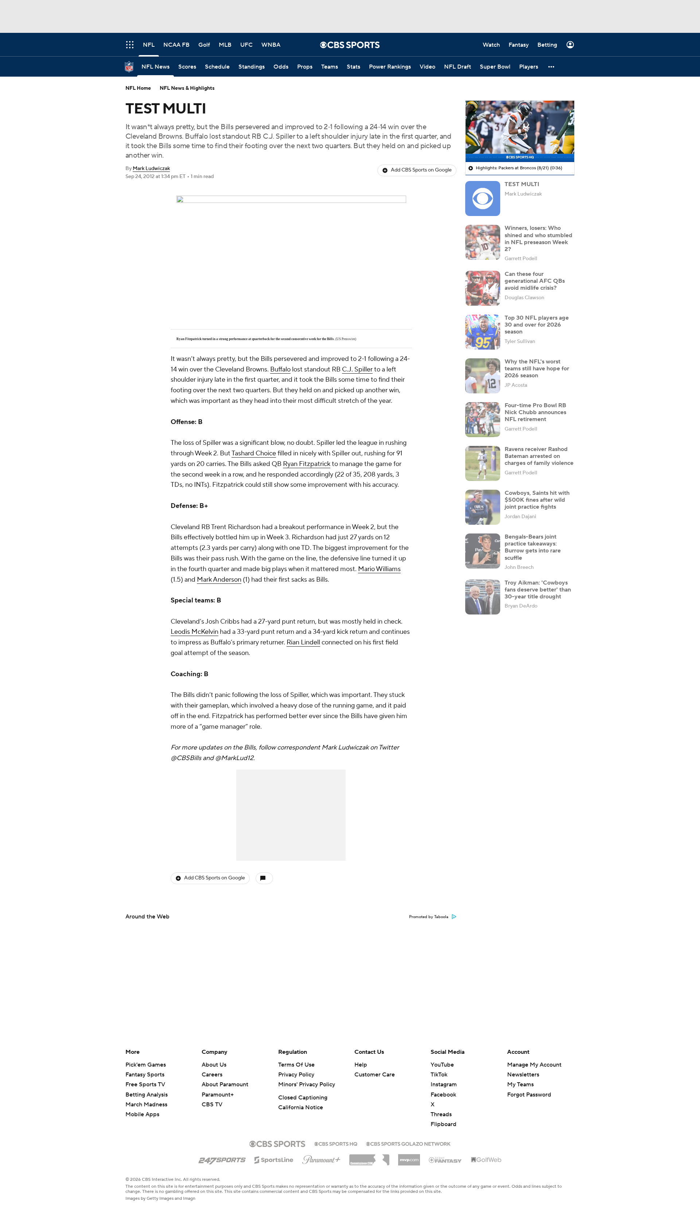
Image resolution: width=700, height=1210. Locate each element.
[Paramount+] (321, 1158)
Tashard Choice (254, 453)
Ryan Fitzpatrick (306, 464)
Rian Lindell (303, 642)
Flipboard (443, 1124)
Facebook (443, 1094)
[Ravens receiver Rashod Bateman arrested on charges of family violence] (482, 463)
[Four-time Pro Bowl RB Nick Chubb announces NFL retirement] (482, 419)
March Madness (146, 1104)
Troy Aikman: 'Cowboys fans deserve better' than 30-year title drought (538, 589)
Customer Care (374, 1074)
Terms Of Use (296, 1064)
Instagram (444, 1084)
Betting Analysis (146, 1094)
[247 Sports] (222, 1158)
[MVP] (409, 1157)
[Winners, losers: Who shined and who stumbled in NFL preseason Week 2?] (482, 242)
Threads (441, 1114)
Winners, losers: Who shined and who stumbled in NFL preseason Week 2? (538, 238)
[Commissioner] (369, 1157)
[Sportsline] (273, 1159)
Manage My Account (534, 1064)
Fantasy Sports (144, 1074)
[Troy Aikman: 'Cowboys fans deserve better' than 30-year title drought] (482, 596)
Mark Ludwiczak (151, 168)
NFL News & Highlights (187, 88)
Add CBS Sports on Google (421, 170)
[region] (520, 131)
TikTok (439, 1074)
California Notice (300, 1107)
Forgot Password (529, 1094)
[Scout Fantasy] (445, 1159)
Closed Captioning (302, 1097)
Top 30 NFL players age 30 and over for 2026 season (537, 324)
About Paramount (225, 1084)
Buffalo (280, 369)
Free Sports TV (145, 1084)
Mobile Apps (142, 1114)
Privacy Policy (296, 1074)
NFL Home (138, 88)
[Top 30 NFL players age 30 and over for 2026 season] (482, 332)
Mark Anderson (219, 579)
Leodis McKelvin (194, 632)
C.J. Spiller (357, 369)
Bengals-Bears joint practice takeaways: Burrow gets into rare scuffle (533, 547)
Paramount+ (218, 1094)
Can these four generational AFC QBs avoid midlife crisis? (535, 281)
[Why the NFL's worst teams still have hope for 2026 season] (482, 375)
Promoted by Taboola (428, 917)
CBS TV (212, 1104)
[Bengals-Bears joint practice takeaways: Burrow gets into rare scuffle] (482, 551)
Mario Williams (379, 569)
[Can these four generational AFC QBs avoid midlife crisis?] (482, 288)
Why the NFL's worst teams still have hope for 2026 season (537, 368)
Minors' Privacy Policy (306, 1084)
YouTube (442, 1064)
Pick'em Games (145, 1064)
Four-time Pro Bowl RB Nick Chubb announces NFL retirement (535, 412)
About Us (214, 1064)
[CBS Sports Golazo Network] (408, 1143)
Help (360, 1064)
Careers (212, 1074)
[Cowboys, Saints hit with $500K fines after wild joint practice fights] (482, 507)
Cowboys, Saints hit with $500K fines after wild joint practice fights (537, 499)
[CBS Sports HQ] (335, 1143)
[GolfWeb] (486, 1160)
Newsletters (523, 1074)
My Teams (520, 1084)
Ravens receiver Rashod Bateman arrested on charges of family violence (539, 456)
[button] (551, 67)
